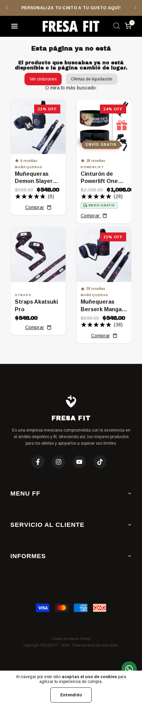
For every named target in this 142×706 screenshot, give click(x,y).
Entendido (71, 695)
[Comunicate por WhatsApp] (129, 669)
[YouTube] (79, 461)
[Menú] (15, 27)
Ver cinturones (43, 79)
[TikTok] (99, 461)
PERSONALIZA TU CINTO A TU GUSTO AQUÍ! (71, 8)
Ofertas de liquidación (91, 79)
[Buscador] (116, 27)
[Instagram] (58, 461)
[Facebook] (37, 461)
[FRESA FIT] (71, 26)
